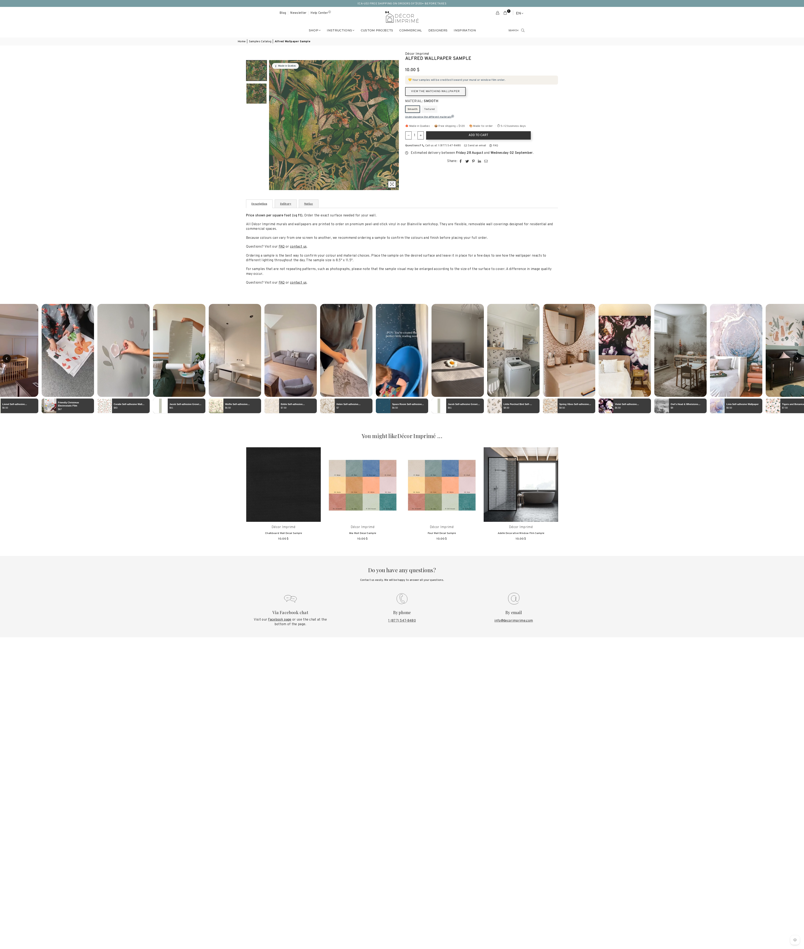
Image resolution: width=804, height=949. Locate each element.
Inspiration (465, 30)
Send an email (476, 145)
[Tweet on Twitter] (467, 161)
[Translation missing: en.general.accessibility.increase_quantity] (420, 135)
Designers (438, 30)
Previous (272, 125)
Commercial (410, 30)
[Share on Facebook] (460, 161)
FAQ (495, 145)
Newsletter (298, 13)
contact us (298, 247)
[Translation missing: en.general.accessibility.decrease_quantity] (408, 135)
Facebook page (279, 620)
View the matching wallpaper (435, 91)
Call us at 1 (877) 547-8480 (443, 145)
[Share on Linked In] (479, 161)
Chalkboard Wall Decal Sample (283, 533)
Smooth (412, 109)
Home (242, 41)
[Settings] (497, 13)
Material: (421, 101)
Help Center (319, 13)
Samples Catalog (260, 41)
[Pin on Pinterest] (473, 161)
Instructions (339, 30)
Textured (429, 109)
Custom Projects (377, 30)
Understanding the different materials (428, 117)
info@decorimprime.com (513, 621)
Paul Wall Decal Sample (442, 533)
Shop (313, 30)
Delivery (285, 203)
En (518, 13)
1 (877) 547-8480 (402, 621)
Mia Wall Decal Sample (362, 533)
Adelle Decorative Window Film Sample (521, 533)
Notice (308, 203)
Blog (283, 13)
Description (259, 203)
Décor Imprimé (417, 54)
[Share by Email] (486, 161)
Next (395, 125)
